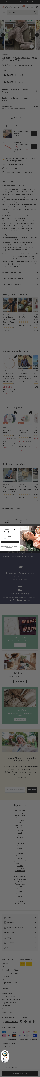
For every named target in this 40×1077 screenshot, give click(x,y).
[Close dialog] (39, 527)
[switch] (5, 1060)
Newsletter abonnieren (10, 541)
